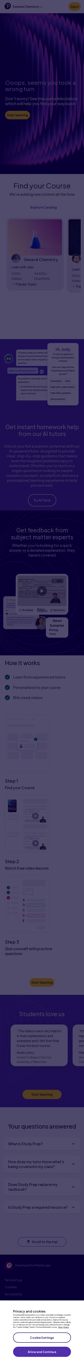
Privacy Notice (63, 1327)
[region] (42, 1332)
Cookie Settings (42, 1337)
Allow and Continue (42, 1352)
